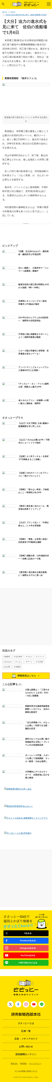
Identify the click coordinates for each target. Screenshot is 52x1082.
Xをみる (28, 933)
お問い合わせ (26, 1046)
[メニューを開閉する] (49, 4)
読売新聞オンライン (26, 1054)
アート (29, 662)
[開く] (3, 4)
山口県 (7, 667)
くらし (19, 662)
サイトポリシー (35, 1064)
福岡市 (7, 657)
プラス (12, 12)
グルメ (29, 657)
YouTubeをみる (28, 955)
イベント (41, 657)
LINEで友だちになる (27, 963)
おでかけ (8, 662)
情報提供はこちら (26, 675)
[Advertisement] (26, 231)
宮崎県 (18, 667)
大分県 (40, 662)
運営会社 (14, 1064)
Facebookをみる (28, 940)
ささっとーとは (26, 1023)
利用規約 (23, 1064)
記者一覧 (26, 1031)
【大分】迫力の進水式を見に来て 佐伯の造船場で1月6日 (26, 15)
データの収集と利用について (26, 1071)
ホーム (4, 12)
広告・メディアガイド (26, 1039)
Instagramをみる (28, 948)
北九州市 (18, 657)
